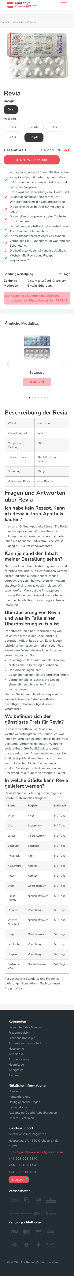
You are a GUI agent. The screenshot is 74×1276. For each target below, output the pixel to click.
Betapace (36, 372)
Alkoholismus (20, 22)
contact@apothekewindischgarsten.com (36, 1152)
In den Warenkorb (31, 160)
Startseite (5, 22)
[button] (37, 382)
